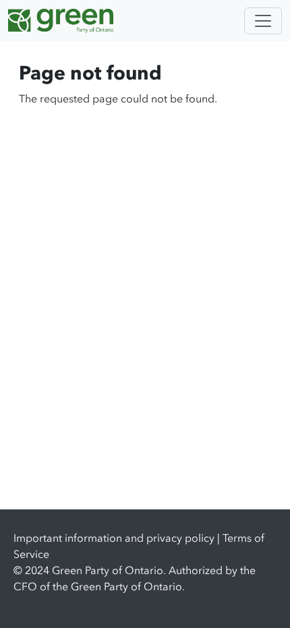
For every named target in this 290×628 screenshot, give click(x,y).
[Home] (66, 21)
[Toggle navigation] (263, 20)
